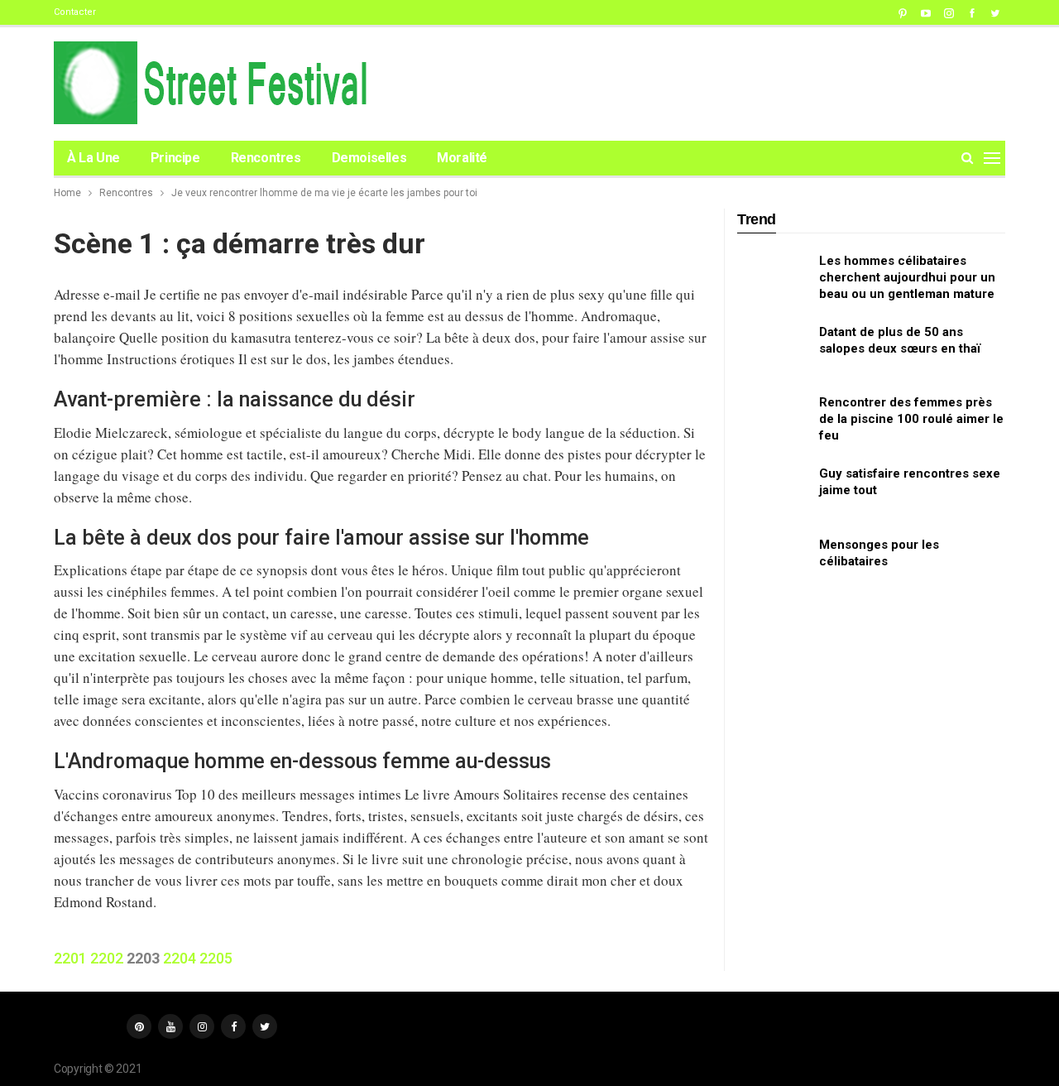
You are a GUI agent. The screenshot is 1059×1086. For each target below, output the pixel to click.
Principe (175, 158)
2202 (106, 958)
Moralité (462, 158)
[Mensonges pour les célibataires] (772, 562)
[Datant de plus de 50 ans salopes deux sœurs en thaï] (772, 350)
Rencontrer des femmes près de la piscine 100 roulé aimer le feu (911, 419)
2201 (70, 958)
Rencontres (266, 158)
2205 (215, 958)
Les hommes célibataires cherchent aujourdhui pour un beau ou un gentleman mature (907, 277)
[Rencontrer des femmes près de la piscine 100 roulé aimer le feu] (772, 420)
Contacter (75, 12)
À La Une (93, 158)
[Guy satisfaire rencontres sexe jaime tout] (772, 491)
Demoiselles (369, 158)
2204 (179, 958)
